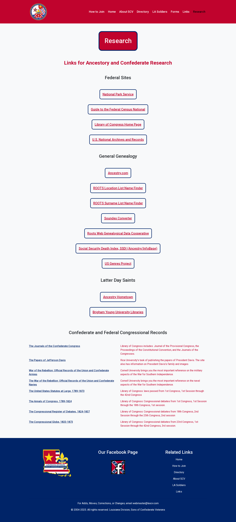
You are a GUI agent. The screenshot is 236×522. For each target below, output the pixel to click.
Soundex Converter (118, 218)
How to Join (96, 11)
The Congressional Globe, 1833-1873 (51, 421)
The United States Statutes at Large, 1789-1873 (56, 391)
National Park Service (118, 94)
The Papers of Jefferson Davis (47, 360)
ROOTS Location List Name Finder (118, 188)
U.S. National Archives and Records (118, 140)
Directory (143, 11)
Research (199, 11)
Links (186, 11)
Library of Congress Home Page (118, 124)
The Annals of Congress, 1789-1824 (50, 401)
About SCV (126, 11)
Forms (175, 11)
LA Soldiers (160, 11)
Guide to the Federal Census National (118, 109)
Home (112, 11)
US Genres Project (118, 263)
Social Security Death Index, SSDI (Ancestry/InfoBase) (118, 248)
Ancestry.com (118, 173)
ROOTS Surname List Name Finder (118, 203)
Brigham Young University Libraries (118, 312)
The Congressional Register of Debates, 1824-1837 (59, 411)
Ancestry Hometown (118, 297)
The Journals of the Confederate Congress (54, 346)
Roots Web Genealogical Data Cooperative (118, 233)
